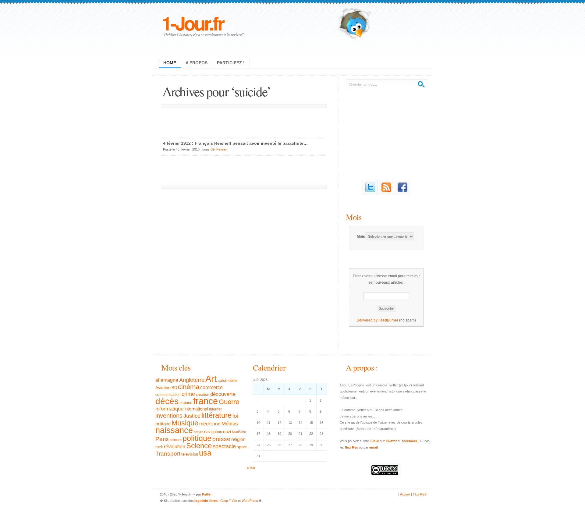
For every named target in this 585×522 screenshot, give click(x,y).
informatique (169, 409)
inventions (169, 415)
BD (174, 388)
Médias (230, 424)
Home (169, 62)
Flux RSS (420, 494)
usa (205, 453)
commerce (211, 387)
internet (215, 409)
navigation (213, 432)
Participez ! (231, 62)
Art (211, 379)
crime (188, 394)
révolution (174, 446)
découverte (223, 394)
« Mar (251, 468)
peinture (176, 440)
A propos (196, 62)
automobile (227, 380)
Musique (185, 423)
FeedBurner (388, 320)
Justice (191, 416)
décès (167, 401)
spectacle (224, 446)
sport (241, 446)
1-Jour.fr (192, 22)
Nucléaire (239, 432)
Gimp (224, 500)
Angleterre (191, 380)
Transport (167, 453)
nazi (227, 431)
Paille (206, 494)
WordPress (250, 500)
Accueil (405, 494)
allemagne (166, 380)
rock (159, 447)
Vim (234, 500)
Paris (162, 439)
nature (198, 432)
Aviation (163, 387)
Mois (353, 216)
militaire (163, 423)
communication (168, 394)
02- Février (219, 149)
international (196, 408)
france (205, 401)
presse (221, 439)
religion (238, 439)
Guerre (229, 402)
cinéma (188, 387)
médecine (210, 423)
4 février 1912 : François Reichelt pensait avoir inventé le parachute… (235, 143)
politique (197, 438)
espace (185, 403)
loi (235, 416)
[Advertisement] (243, 121)
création (202, 394)
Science (199, 446)
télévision (189, 454)
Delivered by (367, 320)
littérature (216, 415)
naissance (174, 430)
